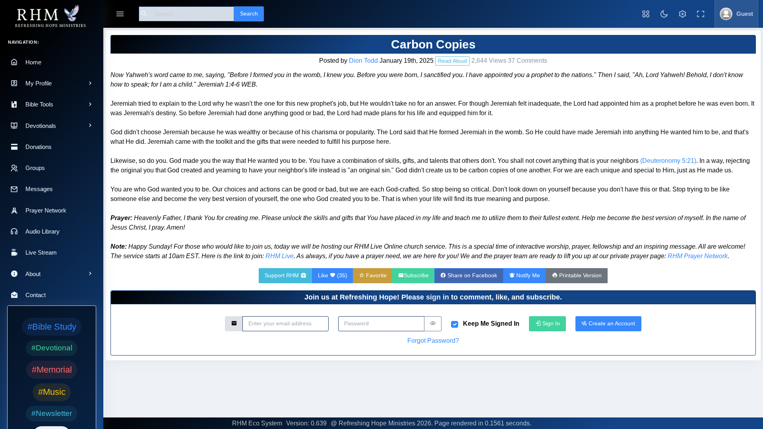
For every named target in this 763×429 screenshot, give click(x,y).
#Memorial (52, 370)
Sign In (550, 323)
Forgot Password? (433, 340)
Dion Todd (363, 60)
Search (249, 13)
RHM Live (279, 256)
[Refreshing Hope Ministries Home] (51, 16)
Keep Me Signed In (491, 323)
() (332, 275)
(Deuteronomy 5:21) (668, 160)
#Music (52, 392)
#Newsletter (51, 413)
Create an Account (611, 323)
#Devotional (51, 348)
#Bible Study (51, 327)
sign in (437, 297)
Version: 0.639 (306, 423)
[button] (645, 14)
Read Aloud (452, 61)
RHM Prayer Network (698, 256)
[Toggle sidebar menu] (120, 14)
